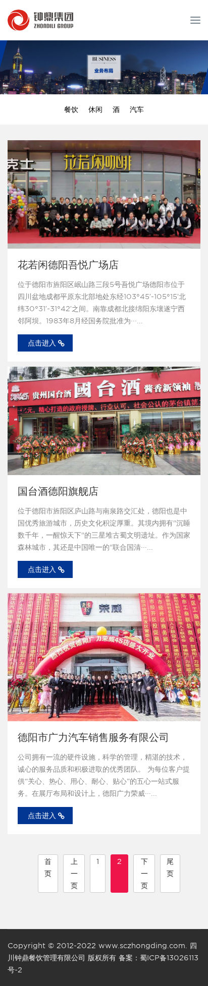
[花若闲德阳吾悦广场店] (104, 194)
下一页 (144, 873)
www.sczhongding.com (141, 946)
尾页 (170, 867)
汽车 (137, 109)
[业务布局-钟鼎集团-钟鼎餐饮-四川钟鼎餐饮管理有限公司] (40, 20)
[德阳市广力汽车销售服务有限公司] (104, 657)
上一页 (74, 873)
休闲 (95, 109)
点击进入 (42, 343)
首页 (47, 867)
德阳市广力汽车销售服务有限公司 (93, 737)
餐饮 (71, 109)
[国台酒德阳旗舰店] (104, 421)
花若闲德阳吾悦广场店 (68, 264)
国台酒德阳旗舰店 (58, 491)
